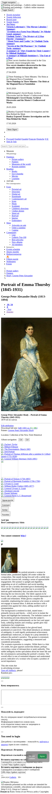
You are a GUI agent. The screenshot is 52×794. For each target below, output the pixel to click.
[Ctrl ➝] (15, 479)
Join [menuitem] (15, 141)
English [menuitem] (18, 139)
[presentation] (28, 314)
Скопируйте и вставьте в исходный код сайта (21, 762)
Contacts (24, 789)
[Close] (2, 707)
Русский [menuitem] (10, 139)
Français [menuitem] (32, 139)
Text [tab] (9, 309)
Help (3, 789)
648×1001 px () (27, 428)
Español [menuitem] (24, 139)
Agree (42, 756)
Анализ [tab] (9, 312)
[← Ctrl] (19, 459)
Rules (12, 792)
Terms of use (21, 792)
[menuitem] (47, 139)
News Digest (12, 130)
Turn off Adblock (8, 670)
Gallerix (12, 777)
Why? (23, 536)
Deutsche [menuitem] (40, 139)
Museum (11, 152)
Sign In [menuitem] (9, 141)
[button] (13, 15)
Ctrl (20, 440)
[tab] (9, 304)
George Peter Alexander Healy (21, 430)
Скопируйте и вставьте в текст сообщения (20, 769)
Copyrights (44, 792)
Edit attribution (7, 425)
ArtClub (13, 182)
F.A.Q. (9, 789)
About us (16, 789)
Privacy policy (33, 792)
